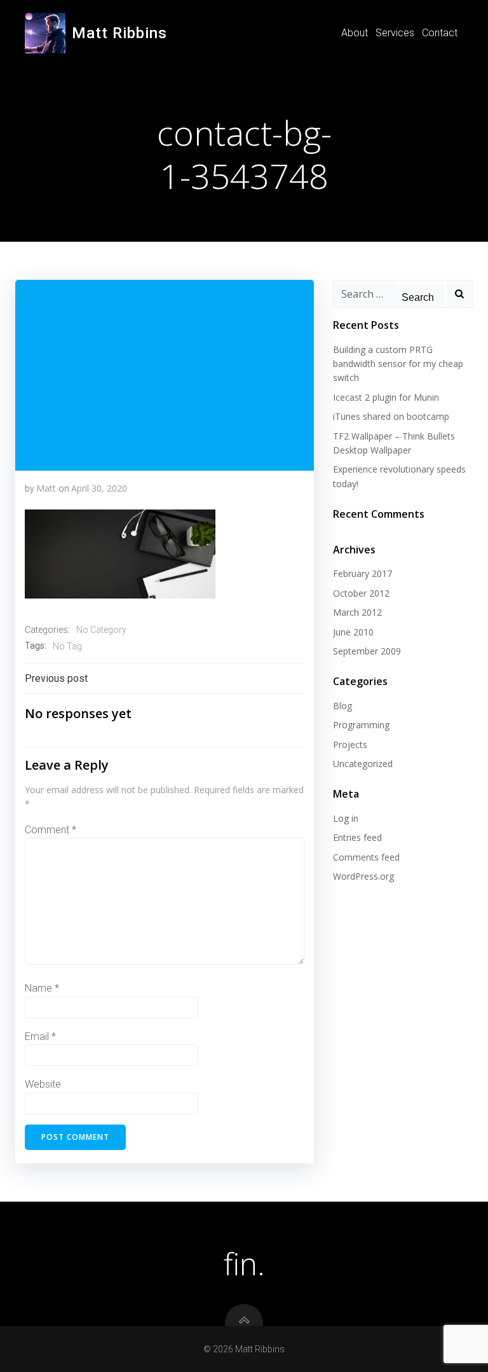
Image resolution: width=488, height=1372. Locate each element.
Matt (46, 488)
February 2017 (362, 573)
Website (43, 1084)
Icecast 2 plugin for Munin (386, 397)
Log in (345, 818)
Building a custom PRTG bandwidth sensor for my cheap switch (398, 363)
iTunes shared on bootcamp (391, 416)
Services (395, 33)
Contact (440, 33)
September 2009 (367, 651)
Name (42, 988)
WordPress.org (363, 876)
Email (40, 1036)
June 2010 (353, 632)
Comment (50, 830)
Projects (350, 744)
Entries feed (357, 837)
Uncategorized (363, 764)
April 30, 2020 (99, 488)
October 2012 (361, 593)
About (354, 33)
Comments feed (366, 857)
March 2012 (357, 612)
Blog (342, 706)
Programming (361, 725)
